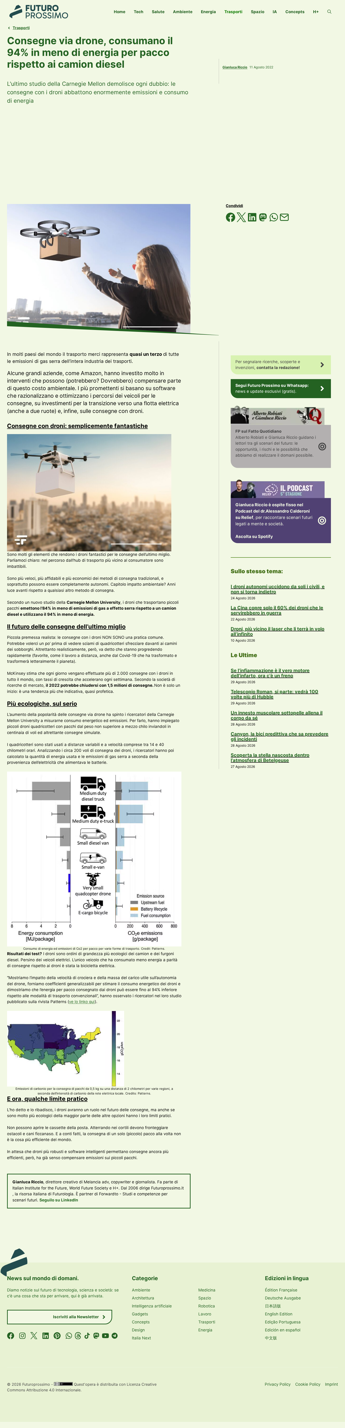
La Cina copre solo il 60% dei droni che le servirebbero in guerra (277, 610)
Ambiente (182, 11)
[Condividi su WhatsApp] (274, 220)
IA (275, 11)
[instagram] (22, 1335)
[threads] (78, 1335)
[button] (329, 12)
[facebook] (10, 1335)
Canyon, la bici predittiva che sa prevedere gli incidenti (279, 736)
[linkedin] (45, 1335)
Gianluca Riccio (234, 67)
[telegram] (114, 1335)
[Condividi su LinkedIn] (252, 220)
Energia (208, 11)
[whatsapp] (69, 1335)
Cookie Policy (307, 1384)
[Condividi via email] (284, 220)
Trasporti (233, 11)
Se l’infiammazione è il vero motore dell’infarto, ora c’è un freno (270, 673)
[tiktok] (87, 1335)
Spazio (257, 11)
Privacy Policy (278, 1384)
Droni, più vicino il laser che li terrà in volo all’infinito (277, 631)
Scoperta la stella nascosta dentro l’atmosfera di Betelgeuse (270, 757)
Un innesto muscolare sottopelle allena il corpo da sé (276, 715)
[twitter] (34, 1335)
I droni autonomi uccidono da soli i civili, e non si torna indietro (278, 589)
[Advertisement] (172, 154)
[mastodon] (96, 1335)
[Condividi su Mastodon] (263, 220)
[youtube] (105, 1335)
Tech (138, 11)
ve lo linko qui (82, 1001)
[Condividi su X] (242, 220)
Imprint (331, 1384)
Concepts (295, 11)
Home (119, 11)
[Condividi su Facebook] (231, 220)
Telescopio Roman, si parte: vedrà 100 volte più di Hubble (274, 694)
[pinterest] (57, 1335)
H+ (316, 11)
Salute (158, 11)
